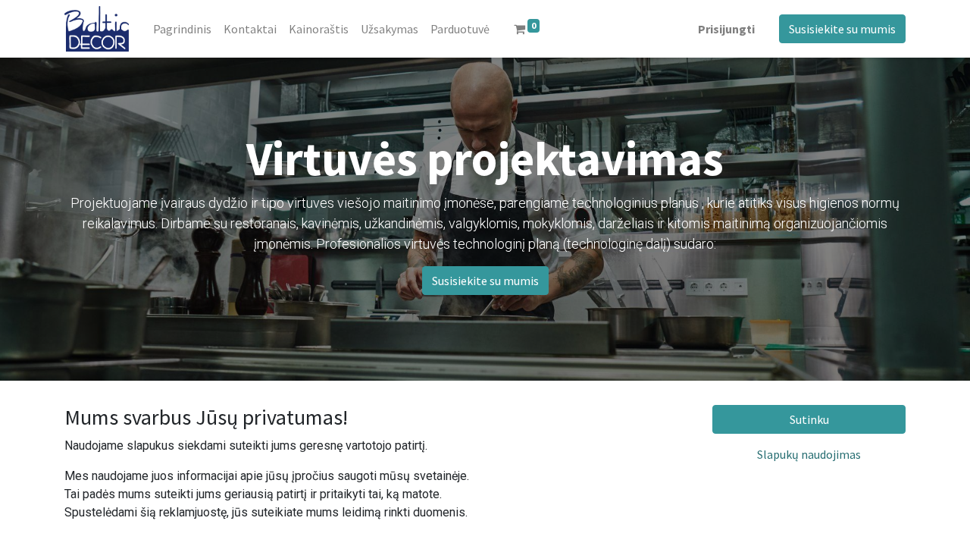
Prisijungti (726, 28)
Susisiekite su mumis (842, 28)
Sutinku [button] (809, 419)
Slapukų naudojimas (809, 454)
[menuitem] (182, 29)
